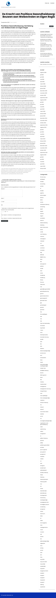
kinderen (42, 348)
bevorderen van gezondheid (10, 168)
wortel (41, 550)
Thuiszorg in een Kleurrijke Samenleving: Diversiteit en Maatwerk (46, 50)
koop (41, 360)
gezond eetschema (44, 296)
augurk (41, 216)
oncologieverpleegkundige (46, 420)
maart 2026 (42, 84)
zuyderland (42, 586)
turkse (41, 488)
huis (41, 321)
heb (41, 316)
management (43, 386)
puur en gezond (43, 449)
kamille (41, 339)
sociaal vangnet (20, 171)
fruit (41, 286)
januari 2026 (42, 88)
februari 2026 (43, 86)
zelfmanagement (5, 173)
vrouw (41, 529)
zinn (41, 554)
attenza (42, 213)
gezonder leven (43, 300)
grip (34, 168)
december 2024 (43, 118)
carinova (42, 236)
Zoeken (42, 24)
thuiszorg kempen (44, 479)
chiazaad (42, 241)
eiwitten (42, 266)
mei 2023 (42, 161)
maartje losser (43, 384)
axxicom (42, 220)
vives (41, 525)
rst (40, 461)
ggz (41, 302)
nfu (41, 404)
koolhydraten (43, 357)
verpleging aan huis (44, 502)
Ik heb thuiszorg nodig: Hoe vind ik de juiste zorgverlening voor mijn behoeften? (46, 55)
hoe (41, 318)
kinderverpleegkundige (45, 350)
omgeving (26, 169)
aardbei (42, 181)
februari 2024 (43, 141)
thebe (41, 474)
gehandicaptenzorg (44, 291)
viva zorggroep (43, 522)
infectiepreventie (44, 334)
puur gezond (43, 452)
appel (41, 209)
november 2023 (43, 148)
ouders (41, 431)
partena (42, 440)
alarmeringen (43, 195)
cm (41, 243)
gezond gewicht (43, 298)
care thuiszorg (43, 234)
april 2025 (42, 109)
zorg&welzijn (43, 566)
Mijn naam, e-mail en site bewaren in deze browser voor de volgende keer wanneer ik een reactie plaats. (17, 209)
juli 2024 (42, 129)
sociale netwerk (27, 171)
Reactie (3, 188)
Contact (52, 3)
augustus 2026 (43, 72)
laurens (41, 372)
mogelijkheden (20, 169)
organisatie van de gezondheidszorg (44, 423)
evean (41, 273)
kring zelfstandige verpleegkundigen (44, 365)
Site (2, 205)
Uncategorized (43, 495)
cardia (41, 232)
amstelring (42, 206)
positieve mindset (12, 171)
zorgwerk (42, 582)
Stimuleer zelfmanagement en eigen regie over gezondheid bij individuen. (18, 75)
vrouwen (42, 532)
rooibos (41, 458)
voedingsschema (44, 527)
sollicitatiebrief (43, 470)
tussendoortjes (43, 490)
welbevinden (25, 172)
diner (41, 259)
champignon (43, 238)
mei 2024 (42, 134)
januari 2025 (42, 116)
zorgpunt (42, 575)
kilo (41, 344)
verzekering (42, 506)
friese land (42, 284)
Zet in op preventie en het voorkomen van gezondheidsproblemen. (17, 79)
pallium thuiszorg (43, 438)
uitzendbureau (43, 493)
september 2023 (43, 152)
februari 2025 (43, 113)
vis (40, 518)
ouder (41, 426)
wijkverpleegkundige (44, 541)
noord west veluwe (44, 411)
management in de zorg (45, 388)
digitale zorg (42, 257)
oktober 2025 (43, 95)
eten (41, 270)
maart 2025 (42, 111)
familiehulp (42, 275)
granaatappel (43, 305)
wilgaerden (42, 543)
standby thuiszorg (44, 472)
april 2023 (42, 164)
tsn (41, 486)
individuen (3, 169)
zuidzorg (42, 584)
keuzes (7, 169)
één (41, 261)
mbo (41, 393)
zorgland (42, 573)
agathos (42, 193)
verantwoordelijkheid (10, 172)
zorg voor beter (43, 561)
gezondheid (30, 168)
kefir (41, 341)
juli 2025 (42, 102)
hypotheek (42, 328)
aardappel (42, 179)
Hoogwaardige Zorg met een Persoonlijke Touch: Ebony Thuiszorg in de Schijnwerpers (46, 36)
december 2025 (43, 90)
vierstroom (42, 513)
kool (41, 355)
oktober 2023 (43, 150)
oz (40, 436)
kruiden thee (43, 368)
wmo (41, 545)
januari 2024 (42, 143)
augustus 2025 (43, 100)
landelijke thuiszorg (44, 370)
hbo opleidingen (43, 314)
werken (41, 536)
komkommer (43, 353)
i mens (41, 330)
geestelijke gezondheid (45, 289)
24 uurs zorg (42, 177)
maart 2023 (42, 166)
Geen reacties (13, 22)
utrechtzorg (42, 497)
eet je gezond (43, 264)
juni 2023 (42, 159)
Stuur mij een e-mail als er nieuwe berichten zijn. (11, 218)
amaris (41, 202)
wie (41, 538)
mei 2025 (42, 106)
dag (41, 252)
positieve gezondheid (44, 445)
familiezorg (42, 277)
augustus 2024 (43, 127)
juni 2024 (42, 132)
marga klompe (43, 391)
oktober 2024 (43, 122)
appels (41, 211)
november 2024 (43, 120)
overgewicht (43, 433)
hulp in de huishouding (45, 323)
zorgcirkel (42, 568)
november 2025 (43, 93)
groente (42, 307)
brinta (41, 229)
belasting (42, 225)
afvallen (42, 190)
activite (41, 186)
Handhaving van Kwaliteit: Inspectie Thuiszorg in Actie (46, 40)
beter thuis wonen (44, 227)
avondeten (42, 218)
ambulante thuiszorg (44, 204)
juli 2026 (42, 74)
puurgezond (42, 454)
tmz (41, 484)
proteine (42, 447)
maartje (42, 382)
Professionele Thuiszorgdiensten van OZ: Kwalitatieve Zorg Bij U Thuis (46, 45)
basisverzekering (43, 222)
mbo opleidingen (43, 395)
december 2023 (43, 145)
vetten (41, 511)
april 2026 (42, 81)
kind (41, 346)
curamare (42, 248)
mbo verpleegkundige (45, 398)
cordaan (42, 245)
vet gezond (42, 509)
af (40, 188)
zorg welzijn (42, 564)
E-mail (3, 201)
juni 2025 (42, 104)
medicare (42, 400)
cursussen (42, 250)
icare (41, 332)
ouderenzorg (43, 429)
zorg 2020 (42, 559)
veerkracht (3, 172)
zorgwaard (42, 580)
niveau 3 (42, 409)
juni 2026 (42, 77)
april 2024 (42, 136)
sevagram (42, 465)
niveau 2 (42, 407)
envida (41, 268)
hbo (41, 312)
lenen (41, 377)
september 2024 (43, 125)
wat (41, 534)
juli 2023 (41, 157)
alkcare (41, 197)
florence (42, 282)
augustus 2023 (43, 154)
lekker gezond (43, 375)
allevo (41, 200)
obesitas (42, 414)
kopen (41, 362)
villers (41, 516)
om (41, 418)
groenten (42, 309)
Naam (2, 198)
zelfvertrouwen (20, 173)
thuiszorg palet (43, 481)
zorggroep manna (44, 570)
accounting (42, 184)
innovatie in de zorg (44, 337)
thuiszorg (42, 477)
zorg (41, 557)
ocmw (41, 416)
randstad (42, 456)
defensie (42, 254)
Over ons (47, 3)
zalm (41, 552)
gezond (41, 293)
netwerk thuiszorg (44, 402)
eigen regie (18, 168)
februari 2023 (43, 168)
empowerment (24, 168)
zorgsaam (42, 577)
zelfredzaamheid (12, 173)
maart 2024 (42, 138)
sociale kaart (43, 468)
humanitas (42, 325)
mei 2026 (42, 79)
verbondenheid (19, 172)
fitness (41, 280)
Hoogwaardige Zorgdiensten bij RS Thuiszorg (11, 179)
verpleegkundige (43, 500)
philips (41, 442)
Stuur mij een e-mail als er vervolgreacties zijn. (11, 215)
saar (41, 463)
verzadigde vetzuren (44, 504)
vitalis (41, 520)
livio (41, 379)
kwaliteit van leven (13, 169)
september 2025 (43, 97)
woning (41, 548)
